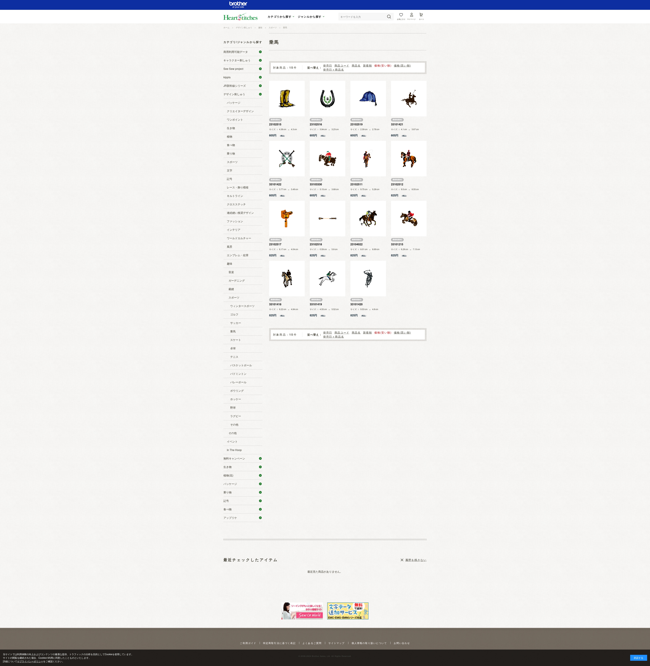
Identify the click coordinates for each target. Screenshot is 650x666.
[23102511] (368, 158)
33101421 (397, 124)
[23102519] (368, 98)
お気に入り (401, 19)
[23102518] (327, 218)
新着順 (367, 65)
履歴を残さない (416, 560)
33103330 (316, 184)
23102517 (275, 244)
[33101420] (368, 278)
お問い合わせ (402, 643)
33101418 (275, 304)
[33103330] (327, 158)
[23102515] (287, 98)
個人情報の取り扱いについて (369, 643)
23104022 (356, 244)
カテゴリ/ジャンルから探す (242, 42)
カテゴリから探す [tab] (279, 16)
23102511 (356, 184)
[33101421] (409, 98)
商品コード (341, 65)
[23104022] (368, 218)
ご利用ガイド (248, 643)
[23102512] (409, 158)
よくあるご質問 (312, 643)
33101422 (275, 184)
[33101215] (409, 218)
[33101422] (287, 158)
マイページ (411, 19)
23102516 (316, 124)
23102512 (397, 184)
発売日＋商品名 (333, 69)
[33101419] (327, 278)
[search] (389, 16)
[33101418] (287, 278)
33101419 (316, 304)
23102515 (275, 124)
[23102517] (287, 218)
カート (421, 19)
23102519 (356, 124)
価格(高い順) (402, 65)
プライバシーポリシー (31, 661)
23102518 (316, 244)
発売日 (327, 65)
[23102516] (327, 98)
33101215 (397, 244)
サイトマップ (336, 643)
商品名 (356, 65)
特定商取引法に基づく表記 (279, 643)
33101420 (356, 304)
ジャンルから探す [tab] (310, 16)
